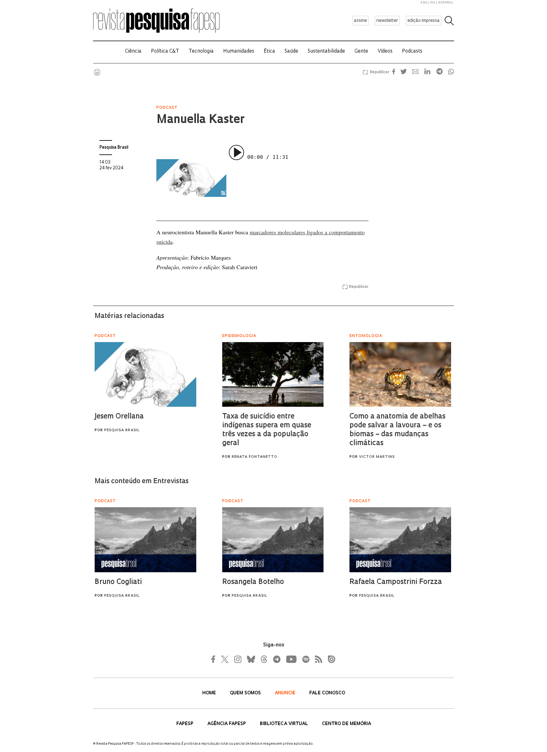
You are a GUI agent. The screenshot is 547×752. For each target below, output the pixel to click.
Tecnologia (201, 51)
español (446, 2)
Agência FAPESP (227, 724)
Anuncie (286, 693)
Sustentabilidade (326, 51)
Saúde (291, 51)
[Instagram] (237, 659)
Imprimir (97, 72)
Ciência (133, 51)
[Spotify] (305, 659)
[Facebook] (215, 659)
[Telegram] (276, 659)
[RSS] (317, 659)
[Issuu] (329, 659)
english (428, 2)
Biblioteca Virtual (284, 724)
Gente (361, 51)
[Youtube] (291, 659)
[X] (225, 659)
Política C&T (165, 51)
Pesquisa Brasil (113, 148)
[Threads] (263, 659)
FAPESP (185, 724)
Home (209, 693)
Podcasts (412, 51)
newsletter (387, 20)
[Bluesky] (250, 659)
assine (360, 20)
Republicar (378, 72)
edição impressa (423, 20)
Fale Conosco (327, 693)
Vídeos (385, 51)
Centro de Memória (346, 724)
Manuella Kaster (200, 120)
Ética (269, 51)
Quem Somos (246, 693)
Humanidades (238, 51)
